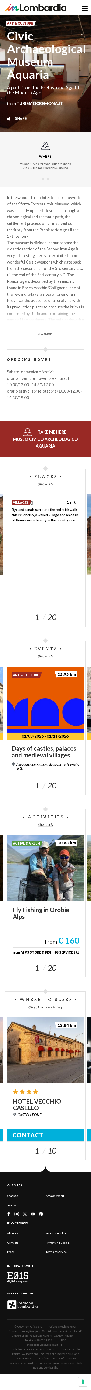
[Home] (35, 7)
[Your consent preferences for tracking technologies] (82, 1381)
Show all (45, 484)
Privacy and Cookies (58, 1242)
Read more (45, 334)
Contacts (12, 1242)
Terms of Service (56, 1251)
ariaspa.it (12, 1196)
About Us (13, 1233)
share (21, 119)
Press (10, 1251)
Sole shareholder (56, 1233)
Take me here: (45, 438)
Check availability (45, 1007)
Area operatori (55, 1196)
